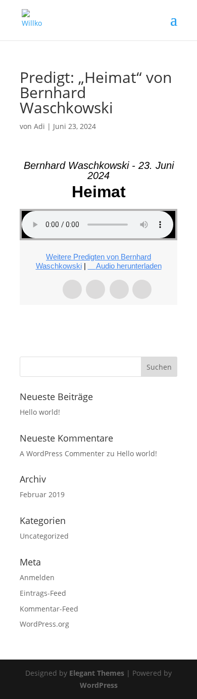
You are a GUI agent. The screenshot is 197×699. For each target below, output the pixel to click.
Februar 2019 (42, 494)
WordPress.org (44, 624)
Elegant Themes (96, 673)
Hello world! (40, 412)
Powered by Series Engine (98, 325)
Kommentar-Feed (49, 609)
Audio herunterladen (129, 265)
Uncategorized (44, 536)
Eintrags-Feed (43, 593)
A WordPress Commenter (62, 453)
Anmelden (37, 577)
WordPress (99, 685)
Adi (39, 126)
